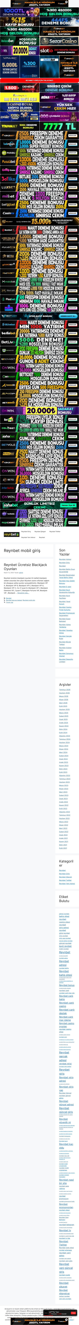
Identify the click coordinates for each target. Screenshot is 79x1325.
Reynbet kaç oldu (66, 1146)
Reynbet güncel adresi (66, 1103)
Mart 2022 (63, 828)
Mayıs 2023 (63, 785)
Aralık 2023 (63, 762)
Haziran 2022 (64, 818)
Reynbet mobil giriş (29, 600)
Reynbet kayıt (63, 1141)
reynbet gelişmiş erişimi (65, 1047)
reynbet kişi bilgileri (64, 1153)
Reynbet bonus (66, 985)
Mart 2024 (63, 752)
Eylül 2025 (63, 706)
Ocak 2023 (63, 799)
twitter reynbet (64, 1296)
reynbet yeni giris (65, 1261)
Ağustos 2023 (64, 776)
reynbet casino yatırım (64, 1034)
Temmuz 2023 (64, 779)
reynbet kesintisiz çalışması (66, 1151)
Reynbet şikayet (63, 1284)
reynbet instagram (64, 1136)
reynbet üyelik (64, 1275)
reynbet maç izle (64, 1156)
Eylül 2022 (63, 809)
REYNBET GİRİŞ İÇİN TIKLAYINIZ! (39, 80)
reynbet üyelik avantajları (65, 1277)
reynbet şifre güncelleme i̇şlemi (66, 1280)
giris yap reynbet (65, 938)
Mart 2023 (63, 792)
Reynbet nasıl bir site (66, 1181)
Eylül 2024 (63, 733)
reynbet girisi (65, 1063)
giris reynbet (63, 936)
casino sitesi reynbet (64, 923)
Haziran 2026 (64, 693)
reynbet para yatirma (64, 1187)
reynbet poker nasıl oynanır (65, 1191)
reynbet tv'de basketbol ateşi (66, 1233)
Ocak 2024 (63, 759)
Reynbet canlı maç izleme (66, 1018)
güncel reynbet (65, 943)
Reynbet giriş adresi (66, 1079)
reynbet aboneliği (63, 955)
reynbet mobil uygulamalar (63, 1165)
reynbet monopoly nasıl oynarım (67, 1173)
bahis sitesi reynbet (64, 917)
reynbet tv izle (64, 1238)
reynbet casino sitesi (65, 1030)
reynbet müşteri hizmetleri (64, 1176)
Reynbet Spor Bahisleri (64, 1219)
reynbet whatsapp (65, 1250)
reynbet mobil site (63, 1161)
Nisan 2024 (63, 749)
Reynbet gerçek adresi (64, 1056)
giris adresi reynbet (64, 929)
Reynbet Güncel (65, 1093)
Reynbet (42, 537)
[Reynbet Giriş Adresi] (11, 534)
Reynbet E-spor (65, 587)
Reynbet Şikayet (40, 531)
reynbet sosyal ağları (64, 1215)
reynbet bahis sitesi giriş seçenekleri (65, 978)
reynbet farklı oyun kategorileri (66, 1042)
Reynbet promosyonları (66, 1206)
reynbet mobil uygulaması (64, 1169)
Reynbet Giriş (26, 531)
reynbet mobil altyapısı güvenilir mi (64, 1158)
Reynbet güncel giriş (66, 1110)
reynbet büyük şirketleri (65, 988)
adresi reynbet (64, 914)
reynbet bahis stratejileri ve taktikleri (66, 981)
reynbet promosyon (63, 1197)
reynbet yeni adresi (65, 1258)
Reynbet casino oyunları (66, 1025)
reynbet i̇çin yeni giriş (64, 1138)
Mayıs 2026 (63, 696)
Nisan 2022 (63, 825)
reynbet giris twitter (65, 1066)
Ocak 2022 (63, 835)
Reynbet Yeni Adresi (28, 537)
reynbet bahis (64, 968)
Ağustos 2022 (64, 812)
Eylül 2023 (63, 772)
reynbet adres (63, 958)
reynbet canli (64, 991)
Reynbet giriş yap (66, 1088)
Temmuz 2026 (64, 690)
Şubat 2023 (63, 795)
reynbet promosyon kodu (66, 1201)
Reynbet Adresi (65, 559)
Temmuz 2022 (64, 815)
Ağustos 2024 (64, 736)
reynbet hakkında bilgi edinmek (67, 1125)
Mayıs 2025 (63, 713)
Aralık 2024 (63, 723)
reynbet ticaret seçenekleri (65, 1227)
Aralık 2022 (63, 802)
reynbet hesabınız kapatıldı (66, 1131)
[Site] (39, 135)
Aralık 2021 (63, 838)
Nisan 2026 (63, 700)
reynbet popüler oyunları (65, 1193)
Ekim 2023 (63, 769)
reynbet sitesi (64, 1210)
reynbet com (63, 1037)
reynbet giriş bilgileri (64, 1084)
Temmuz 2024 (64, 739)
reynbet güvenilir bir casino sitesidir (66, 1115)
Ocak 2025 (63, 719)
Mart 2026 (63, 703)
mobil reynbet (64, 949)
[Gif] (39, 221)
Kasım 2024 (63, 726)
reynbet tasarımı (63, 1222)
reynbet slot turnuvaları (65, 1213)
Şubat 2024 (63, 756)
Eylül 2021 (63, 848)
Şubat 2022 (63, 832)
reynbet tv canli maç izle (66, 1236)
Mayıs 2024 (63, 746)
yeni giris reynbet (65, 1299)
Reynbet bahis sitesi (65, 973)
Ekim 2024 (63, 729)
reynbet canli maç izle (66, 993)
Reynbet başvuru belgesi (14, 600)
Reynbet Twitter (55, 531)
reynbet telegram (66, 1225)
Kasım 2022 (63, 805)
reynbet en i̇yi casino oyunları (66, 1039)
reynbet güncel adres (65, 1097)
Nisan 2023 (63, 789)
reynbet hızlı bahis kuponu (65, 1133)
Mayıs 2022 (63, 822)
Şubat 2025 (63, 716)
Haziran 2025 (64, 709)
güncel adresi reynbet (65, 941)
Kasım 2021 (63, 842)
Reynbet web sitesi (66, 1248)
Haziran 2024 (64, 742)
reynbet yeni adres (65, 1254)
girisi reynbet (64, 933)
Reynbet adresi (64, 963)
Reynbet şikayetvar (64, 1292)
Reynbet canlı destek (66, 1011)
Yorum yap (9, 602)
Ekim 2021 (63, 845)
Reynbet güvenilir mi (65, 1121)
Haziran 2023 (64, 782)
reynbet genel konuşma (65, 1049)
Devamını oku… (23, 593)
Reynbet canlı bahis (66, 998)
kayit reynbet (65, 946)
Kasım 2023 (63, 766)
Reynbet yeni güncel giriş (66, 1267)
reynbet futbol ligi (63, 1044)
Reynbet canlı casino (66, 1004)
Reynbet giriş (64, 1071)
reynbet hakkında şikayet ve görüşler (66, 1128)
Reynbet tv (65, 1230)
